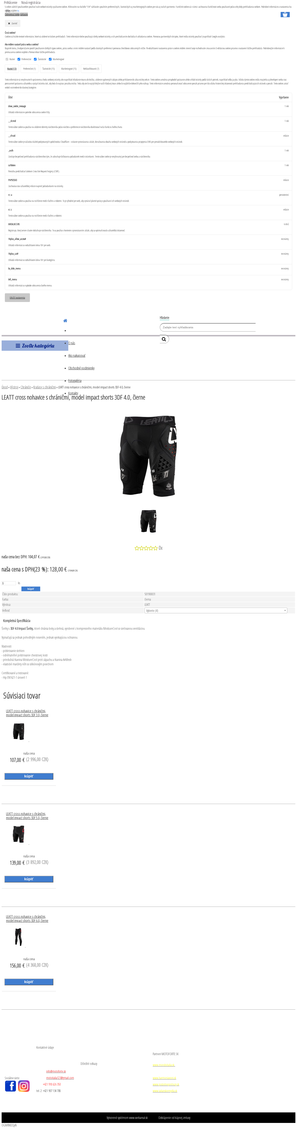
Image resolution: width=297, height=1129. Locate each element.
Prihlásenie (11, 2)
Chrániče (26, 387)
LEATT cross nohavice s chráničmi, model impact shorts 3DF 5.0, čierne (27, 816)
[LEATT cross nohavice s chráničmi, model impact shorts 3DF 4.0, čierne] (148, 504)
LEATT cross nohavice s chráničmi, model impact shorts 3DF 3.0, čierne (27, 713)
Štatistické (42, 59)
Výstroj (14, 387)
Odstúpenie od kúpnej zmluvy (174, 1117)
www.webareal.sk (138, 1117)
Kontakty (73, 393)
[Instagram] (24, 1091)
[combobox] (215, 610)
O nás (71, 342)
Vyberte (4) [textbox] (152, 610)
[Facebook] (10, 1091)
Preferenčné (26, 59)
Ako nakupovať (76, 355)
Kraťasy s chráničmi (44, 387)
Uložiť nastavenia (17, 297)
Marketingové (58, 59)
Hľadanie (164, 317)
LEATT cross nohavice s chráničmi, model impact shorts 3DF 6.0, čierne (27, 918)
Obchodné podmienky (81, 368)
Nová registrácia (30, 2)
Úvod (5, 387)
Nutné (12, 59)
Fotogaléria (74, 380)
